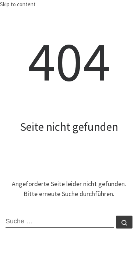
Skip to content (18, 4)
